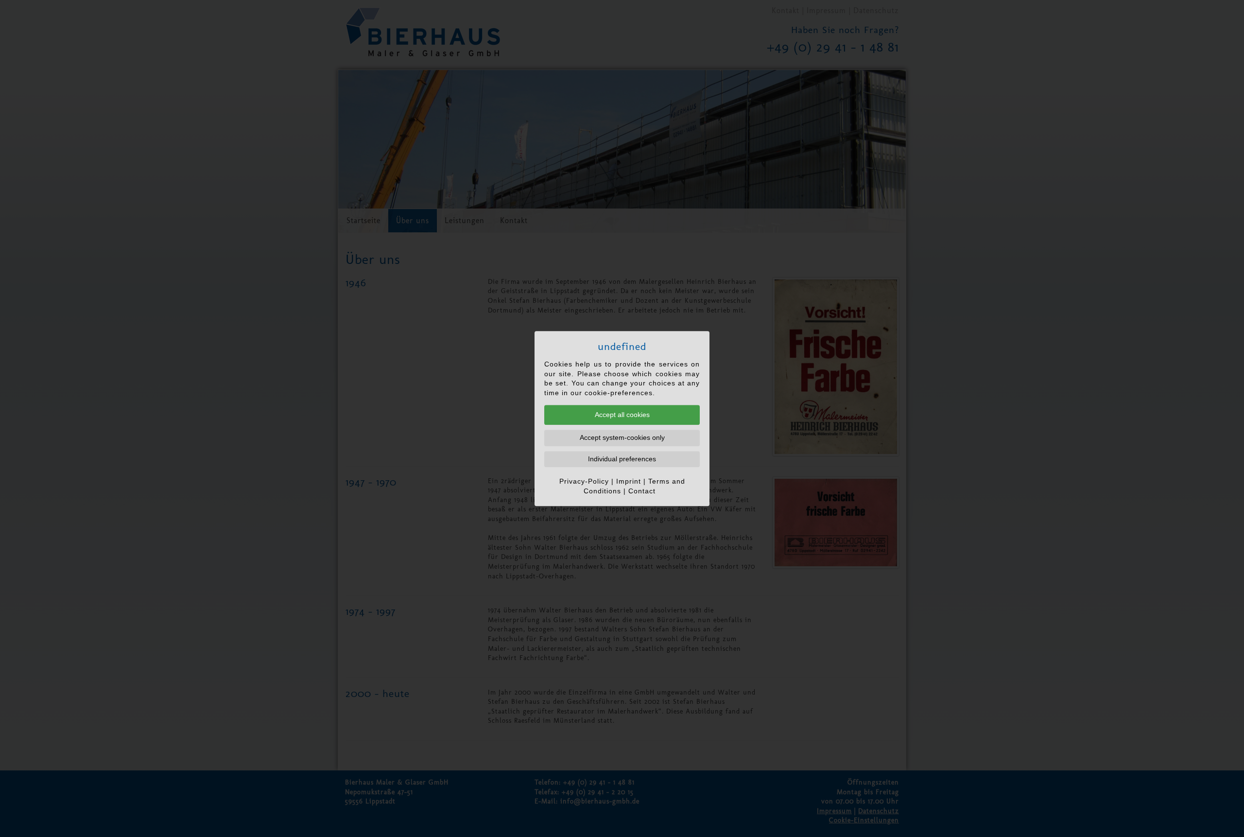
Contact (642, 491)
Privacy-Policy (584, 482)
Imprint (628, 482)
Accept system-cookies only (622, 437)
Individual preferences (622, 459)
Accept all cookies (622, 414)
